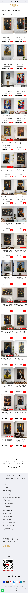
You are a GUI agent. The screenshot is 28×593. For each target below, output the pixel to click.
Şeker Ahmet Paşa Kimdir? (9, 541)
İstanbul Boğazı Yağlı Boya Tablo (10, 520)
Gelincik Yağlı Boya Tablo (9, 522)
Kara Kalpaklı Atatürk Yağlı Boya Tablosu (21, 413)
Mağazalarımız (6, 500)
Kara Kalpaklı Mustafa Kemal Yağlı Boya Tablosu (7, 170)
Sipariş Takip (6, 505)
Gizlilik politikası (19, 586)
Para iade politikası (15, 588)
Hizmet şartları (23, 588)
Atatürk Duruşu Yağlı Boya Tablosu (7, 197)
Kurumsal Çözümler (7, 490)
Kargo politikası (14, 590)
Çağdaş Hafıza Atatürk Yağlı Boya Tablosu (20, 116)
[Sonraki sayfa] (17, 451)
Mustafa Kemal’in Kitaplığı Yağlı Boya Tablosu (7, 251)
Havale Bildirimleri (7, 506)
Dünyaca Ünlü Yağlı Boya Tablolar (11, 539)
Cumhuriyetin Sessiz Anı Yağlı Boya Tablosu (20, 386)
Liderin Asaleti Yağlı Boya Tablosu (21, 62)
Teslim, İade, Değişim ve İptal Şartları (11, 497)
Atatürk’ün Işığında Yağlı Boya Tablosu (7, 386)
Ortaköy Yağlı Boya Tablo (8, 519)
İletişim (4, 502)
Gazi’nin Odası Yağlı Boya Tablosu (21, 35)
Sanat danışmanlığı (7, 491)
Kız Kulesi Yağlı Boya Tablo (9, 516)
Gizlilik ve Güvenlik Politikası (9, 496)
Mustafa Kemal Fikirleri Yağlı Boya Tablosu (20, 251)
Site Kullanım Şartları (8, 494)
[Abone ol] (23, 484)
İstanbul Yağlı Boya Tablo (9, 514)
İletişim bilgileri (6, 588)
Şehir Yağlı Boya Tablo (8, 529)
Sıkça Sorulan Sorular (8, 503)
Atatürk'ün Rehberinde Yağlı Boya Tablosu (20, 197)
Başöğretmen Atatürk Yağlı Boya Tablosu (20, 305)
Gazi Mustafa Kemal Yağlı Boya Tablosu (7, 332)
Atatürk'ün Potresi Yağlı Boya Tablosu (20, 143)
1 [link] (10, 451)
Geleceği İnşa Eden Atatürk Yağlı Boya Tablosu (7, 224)
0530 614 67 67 (7, 550)
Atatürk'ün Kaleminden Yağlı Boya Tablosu (7, 305)
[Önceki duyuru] (2, 1)
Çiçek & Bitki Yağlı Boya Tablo (10, 528)
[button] (2, 5)
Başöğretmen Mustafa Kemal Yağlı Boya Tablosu (21, 170)
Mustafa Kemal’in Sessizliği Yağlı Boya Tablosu (20, 440)
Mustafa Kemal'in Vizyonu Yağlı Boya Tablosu (21, 332)
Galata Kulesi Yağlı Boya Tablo (10, 517)
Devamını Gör (14, 467)
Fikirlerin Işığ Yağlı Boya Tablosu (7, 35)
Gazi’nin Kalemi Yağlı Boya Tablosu (7, 413)
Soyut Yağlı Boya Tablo (8, 526)
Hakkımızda (5, 493)
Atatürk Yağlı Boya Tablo (8, 525)
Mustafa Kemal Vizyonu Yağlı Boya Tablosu (20, 89)
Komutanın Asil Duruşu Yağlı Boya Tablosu (7, 89)
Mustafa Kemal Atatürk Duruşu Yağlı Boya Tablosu (7, 440)
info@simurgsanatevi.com (10, 552)
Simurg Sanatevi (11, 586)
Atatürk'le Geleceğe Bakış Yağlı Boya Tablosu (7, 116)
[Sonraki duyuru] (25, 1)
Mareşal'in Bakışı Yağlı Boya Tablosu (7, 278)
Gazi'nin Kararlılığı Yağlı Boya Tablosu (20, 278)
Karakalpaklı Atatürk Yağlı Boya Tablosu (7, 359)
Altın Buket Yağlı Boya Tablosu (7, 143)
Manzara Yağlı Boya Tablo (9, 523)
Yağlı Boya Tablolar (7, 513)
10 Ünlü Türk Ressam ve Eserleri (10, 536)
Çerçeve (4, 499)
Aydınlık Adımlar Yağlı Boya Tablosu (7, 62)
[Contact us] (2, 590)
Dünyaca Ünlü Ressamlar (9, 538)
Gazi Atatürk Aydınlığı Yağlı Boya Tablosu (21, 224)
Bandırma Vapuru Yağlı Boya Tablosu (20, 359)
